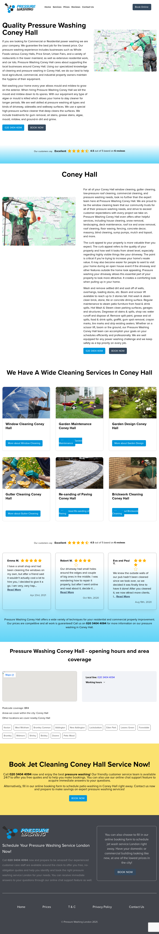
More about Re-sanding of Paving (74, 512)
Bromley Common (42, 727)
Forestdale (144, 727)
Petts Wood (69, 735)
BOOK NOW (36, 127)
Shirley (33, 735)
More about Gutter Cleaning (23, 513)
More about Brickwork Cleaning (125, 512)
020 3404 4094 (13, 127)
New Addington (77, 727)
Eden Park (111, 727)
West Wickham (22, 727)
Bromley (8, 735)
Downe (55, 735)
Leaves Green (127, 727)
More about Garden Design (129, 443)
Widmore (20, 735)
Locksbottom (95, 727)
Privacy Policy (102, 907)
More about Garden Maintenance (70, 442)
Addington (60, 727)
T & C (72, 907)
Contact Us (88, 7)
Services (57, 7)
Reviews (75, 7)
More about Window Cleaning (24, 443)
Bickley (44, 735)
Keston (7, 727)
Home (48, 7)
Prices (66, 7)
